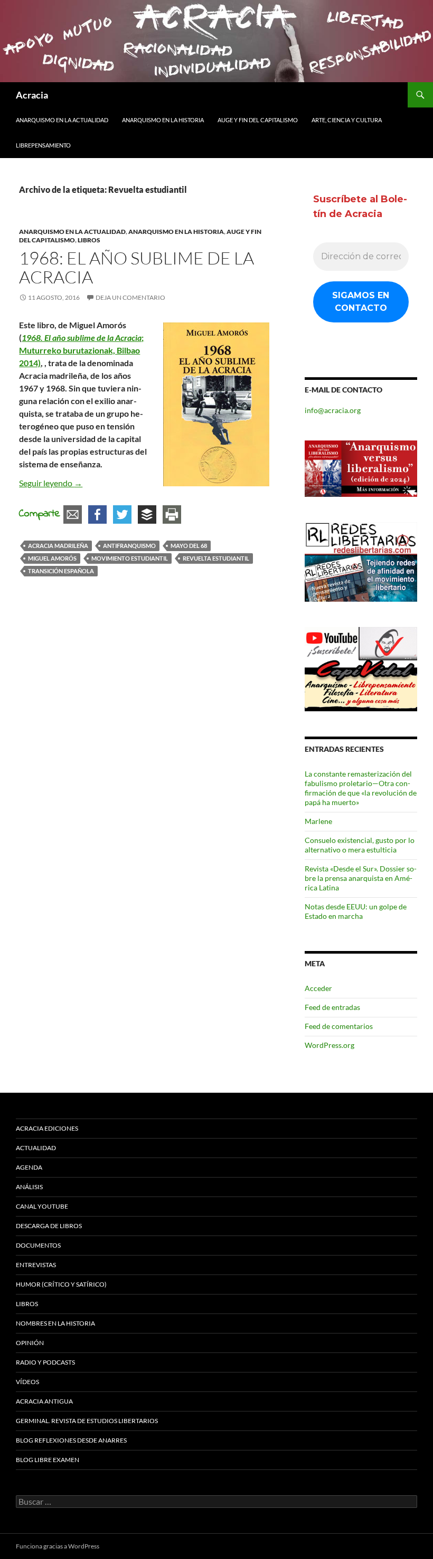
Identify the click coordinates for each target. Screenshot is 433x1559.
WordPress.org (329, 1045)
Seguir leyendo (50, 483)
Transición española (61, 570)
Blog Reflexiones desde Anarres (71, 1440)
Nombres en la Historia (55, 1323)
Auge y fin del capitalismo (258, 119)
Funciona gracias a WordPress (57, 1546)
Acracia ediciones (47, 1128)
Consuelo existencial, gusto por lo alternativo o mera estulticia (360, 845)
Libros (89, 240)
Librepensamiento (43, 145)
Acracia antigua (44, 1401)
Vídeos (27, 1382)
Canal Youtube (42, 1206)
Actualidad (36, 1148)
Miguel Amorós (52, 558)
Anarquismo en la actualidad (62, 119)
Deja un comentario (130, 297)
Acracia (32, 95)
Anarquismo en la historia (163, 119)
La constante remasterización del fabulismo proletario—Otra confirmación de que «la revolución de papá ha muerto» (361, 788)
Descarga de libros (49, 1226)
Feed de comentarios (339, 1026)
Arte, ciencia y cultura (347, 119)
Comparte (39, 514)
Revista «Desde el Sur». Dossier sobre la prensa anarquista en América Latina (361, 878)
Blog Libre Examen (47, 1460)
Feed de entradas (332, 1007)
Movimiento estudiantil (129, 558)
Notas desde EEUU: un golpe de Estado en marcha (356, 911)
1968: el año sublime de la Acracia (136, 267)
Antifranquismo (129, 545)
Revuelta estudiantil (216, 558)
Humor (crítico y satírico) (61, 1284)
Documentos (38, 1245)
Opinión (30, 1343)
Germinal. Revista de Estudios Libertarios (87, 1421)
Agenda (29, 1167)
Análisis (29, 1187)
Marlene (318, 821)
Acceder (318, 988)
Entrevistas (36, 1265)
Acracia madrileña (58, 545)
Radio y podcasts (45, 1362)
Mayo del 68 (189, 545)
